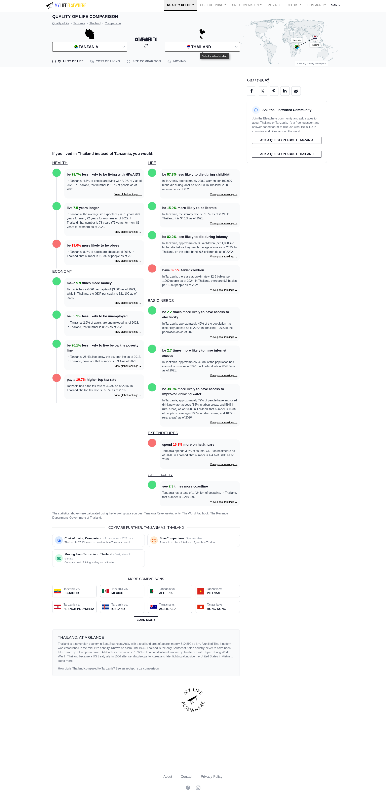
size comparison (148, 668)
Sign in (335, 5)
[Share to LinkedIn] (285, 91)
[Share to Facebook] (251, 91)
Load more (146, 619)
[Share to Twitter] (262, 91)
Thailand (63, 643)
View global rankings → (128, 194)
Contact (186, 776)
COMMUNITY (316, 5)
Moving (274, 5)
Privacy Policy (212, 776)
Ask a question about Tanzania (286, 140)
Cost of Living (211, 5)
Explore (292, 5)
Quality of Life (179, 5)
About (167, 776)
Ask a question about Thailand (287, 154)
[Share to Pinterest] (273, 91)
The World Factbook (195, 513)
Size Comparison (245, 5)
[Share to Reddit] (296, 91)
